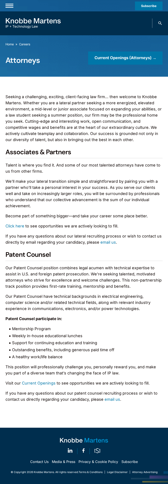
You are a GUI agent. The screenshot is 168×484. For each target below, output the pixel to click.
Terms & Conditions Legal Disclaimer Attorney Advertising (118, 472)
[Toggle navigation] (9, 6)
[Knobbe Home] (84, 440)
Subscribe (148, 6)
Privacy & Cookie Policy (98, 461)
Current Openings (39, 383)
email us (108, 242)
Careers (24, 44)
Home (9, 44)
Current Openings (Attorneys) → (125, 57)
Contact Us (39, 461)
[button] (160, 23)
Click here (14, 226)
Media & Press (63, 461)
